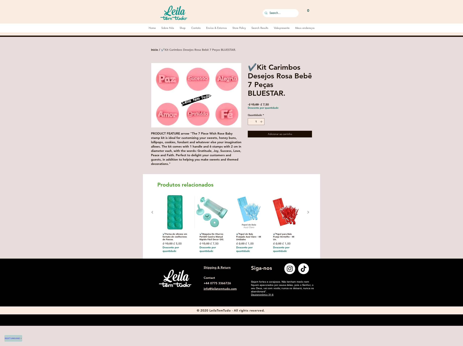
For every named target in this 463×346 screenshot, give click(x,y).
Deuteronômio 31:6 (262, 294)
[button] (308, 12)
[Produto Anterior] (152, 212)
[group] (230, 226)
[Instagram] (289, 268)
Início (154, 49)
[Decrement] (250, 121)
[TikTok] (303, 268)
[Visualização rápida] (175, 212)
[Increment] (261, 121)
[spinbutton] (256, 121)
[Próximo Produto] (308, 212)
